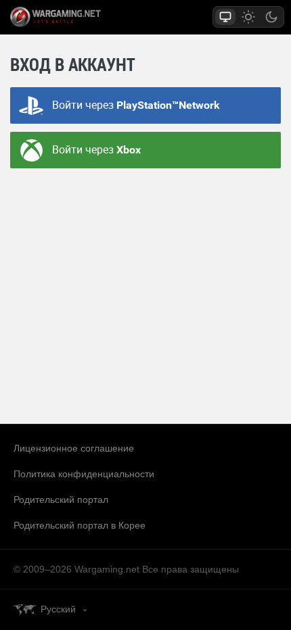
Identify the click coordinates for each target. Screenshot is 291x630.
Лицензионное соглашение (74, 448)
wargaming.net (79, 17)
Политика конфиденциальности (84, 473)
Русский (58, 609)
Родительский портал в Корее (80, 525)
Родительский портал (61, 499)
